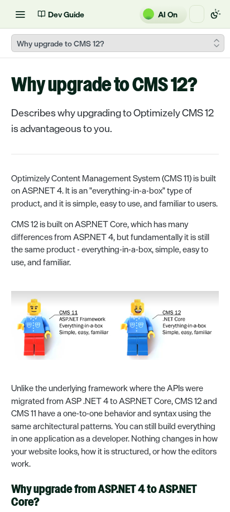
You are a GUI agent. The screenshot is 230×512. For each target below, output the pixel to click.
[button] (115, 325)
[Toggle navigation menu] (20, 14)
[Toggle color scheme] (215, 14)
